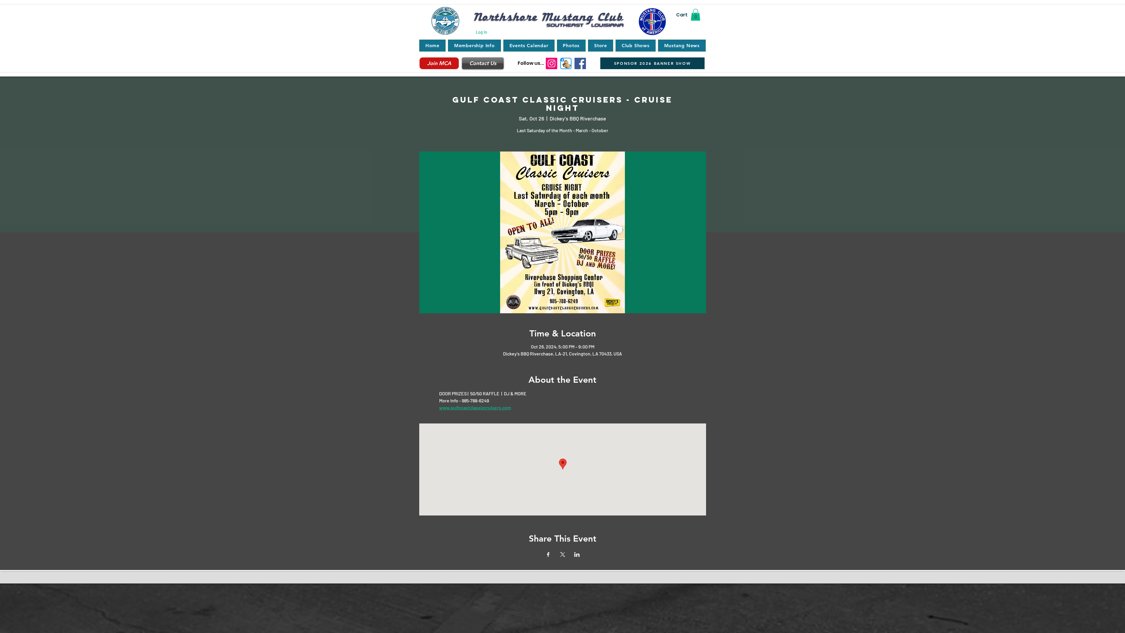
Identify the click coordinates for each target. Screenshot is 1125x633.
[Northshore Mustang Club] (580, 63)
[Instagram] (551, 63)
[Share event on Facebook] (548, 554)
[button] (695, 15)
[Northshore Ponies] (566, 63)
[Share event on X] (562, 554)
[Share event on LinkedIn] (577, 554)
